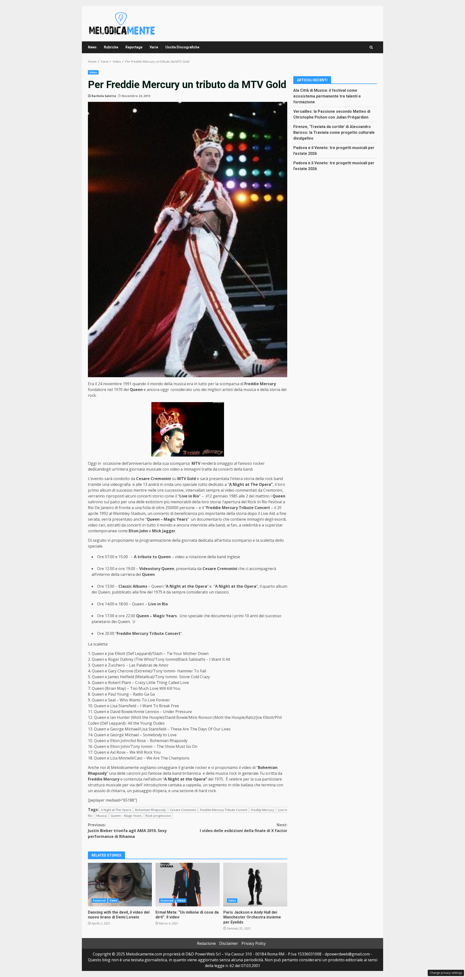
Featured (99, 900)
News (92, 47)
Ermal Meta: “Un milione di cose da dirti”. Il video (187, 884)
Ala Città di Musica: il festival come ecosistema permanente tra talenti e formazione (327, 96)
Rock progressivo (158, 815)
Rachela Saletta (104, 96)
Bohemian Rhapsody (150, 810)
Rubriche (111, 47)
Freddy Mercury (262, 810)
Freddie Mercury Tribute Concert (223, 810)
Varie (154, 47)
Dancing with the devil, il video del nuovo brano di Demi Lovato (120, 884)
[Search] (371, 47)
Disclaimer (228, 943)
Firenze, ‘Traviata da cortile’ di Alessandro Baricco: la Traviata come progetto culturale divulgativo (334, 132)
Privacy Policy (253, 943)
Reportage (133, 47)
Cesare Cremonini (183, 810)
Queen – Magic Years (126, 815)
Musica (101, 815)
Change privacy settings (446, 973)
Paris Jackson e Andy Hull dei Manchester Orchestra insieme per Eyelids (255, 884)
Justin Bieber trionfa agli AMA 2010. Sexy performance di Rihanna (127, 830)
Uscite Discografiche (182, 47)
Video (93, 72)
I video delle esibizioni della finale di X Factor (243, 827)
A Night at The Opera (116, 810)
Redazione (206, 943)
